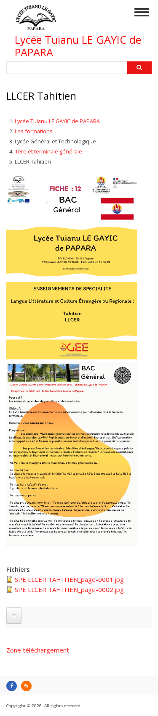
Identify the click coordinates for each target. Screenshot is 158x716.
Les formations (34, 131)
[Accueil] (36, 26)
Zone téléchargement (37, 650)
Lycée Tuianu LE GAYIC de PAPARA (78, 46)
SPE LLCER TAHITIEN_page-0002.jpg (69, 589)
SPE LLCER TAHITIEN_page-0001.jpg (69, 579)
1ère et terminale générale (48, 151)
